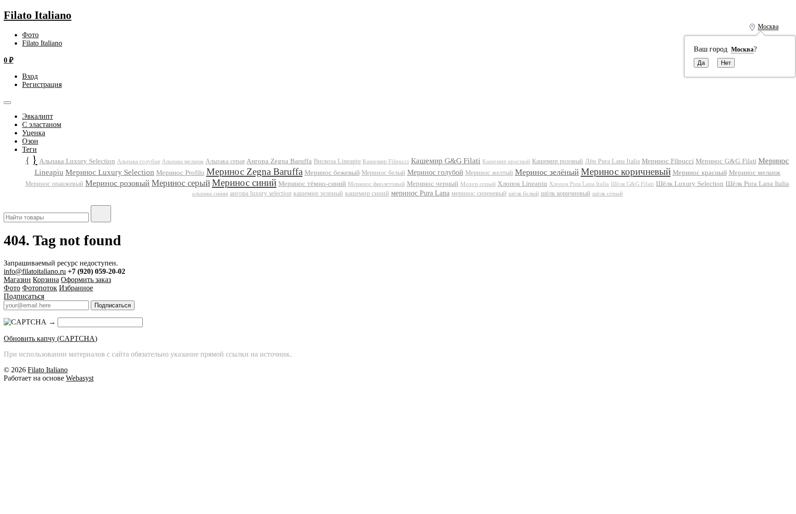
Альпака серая (225, 161)
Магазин (17, 279)
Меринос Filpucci (668, 161)
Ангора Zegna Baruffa (279, 161)
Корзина (46, 279)
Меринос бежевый (332, 172)
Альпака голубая (138, 161)
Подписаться (24, 296)
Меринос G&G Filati (726, 161)
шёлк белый (524, 193)
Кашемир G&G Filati (445, 160)
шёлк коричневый (566, 193)
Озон (30, 141)
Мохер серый (478, 183)
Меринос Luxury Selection (109, 172)
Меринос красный (700, 172)
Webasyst (80, 378)
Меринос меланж (754, 172)
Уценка (33, 133)
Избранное (76, 288)
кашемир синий (367, 193)
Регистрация (42, 84)
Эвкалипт (37, 116)
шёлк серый (607, 193)
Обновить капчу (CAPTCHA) (50, 338)
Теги (29, 149)
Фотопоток (39, 288)
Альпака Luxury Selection (77, 161)
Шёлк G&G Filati (632, 184)
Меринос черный (432, 183)
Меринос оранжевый (54, 183)
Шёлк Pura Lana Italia (757, 183)
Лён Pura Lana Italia (612, 161)
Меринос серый (181, 183)
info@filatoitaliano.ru (35, 271)
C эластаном (41, 124)
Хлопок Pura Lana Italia (579, 184)
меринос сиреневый (479, 193)
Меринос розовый (117, 183)
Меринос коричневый (626, 172)
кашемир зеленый (318, 193)
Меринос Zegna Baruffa (254, 171)
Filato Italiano (37, 15)
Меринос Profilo (180, 172)
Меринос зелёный (547, 172)
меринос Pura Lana (420, 193)
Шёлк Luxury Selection (690, 183)
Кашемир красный (506, 161)
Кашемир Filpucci (386, 161)
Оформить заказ (86, 279)
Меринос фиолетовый (376, 183)
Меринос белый (383, 172)
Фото (30, 35)
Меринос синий (244, 182)
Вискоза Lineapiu (337, 161)
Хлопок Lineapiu (522, 183)
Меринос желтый (489, 172)
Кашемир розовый (557, 161)
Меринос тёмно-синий (312, 183)
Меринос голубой (435, 172)
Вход (30, 76)
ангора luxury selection (261, 193)
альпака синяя (210, 193)
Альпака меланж (183, 161)
